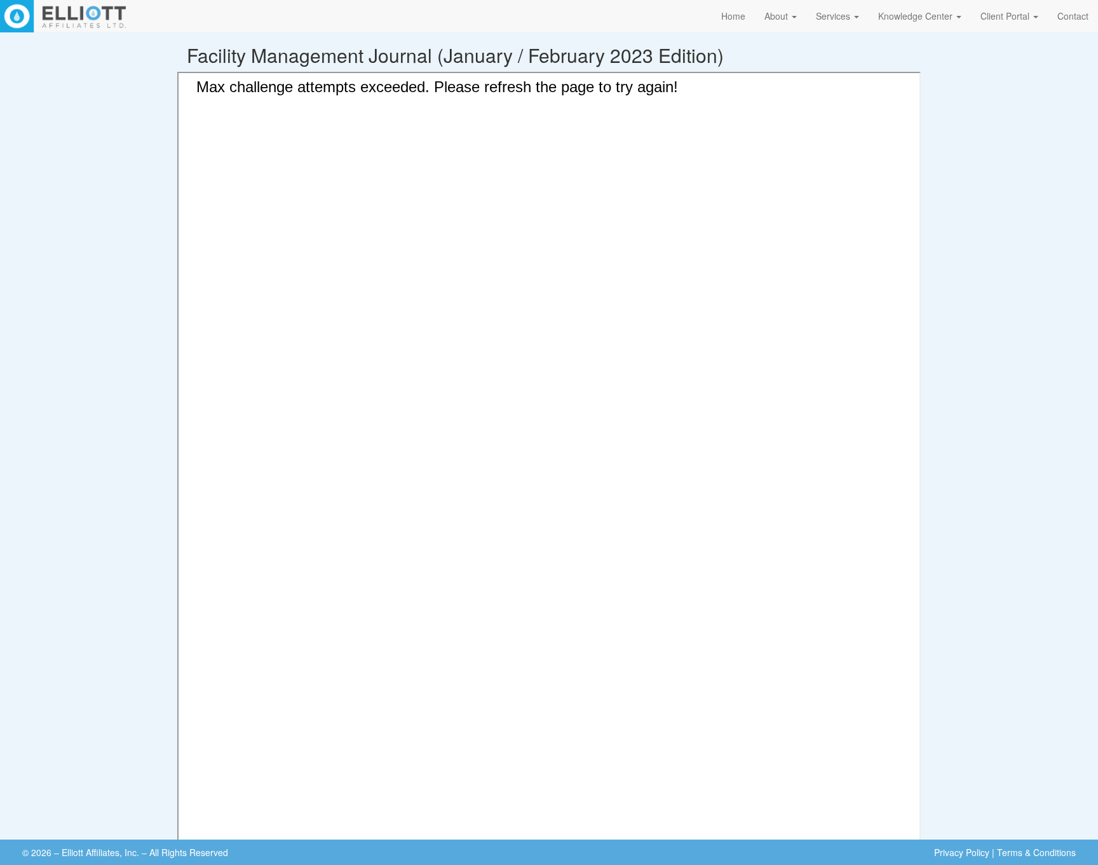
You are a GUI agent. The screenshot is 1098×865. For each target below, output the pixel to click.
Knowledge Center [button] (916, 16)
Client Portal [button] (1006, 16)
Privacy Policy (961, 852)
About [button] (777, 16)
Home (733, 16)
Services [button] (834, 16)
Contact (1072, 16)
